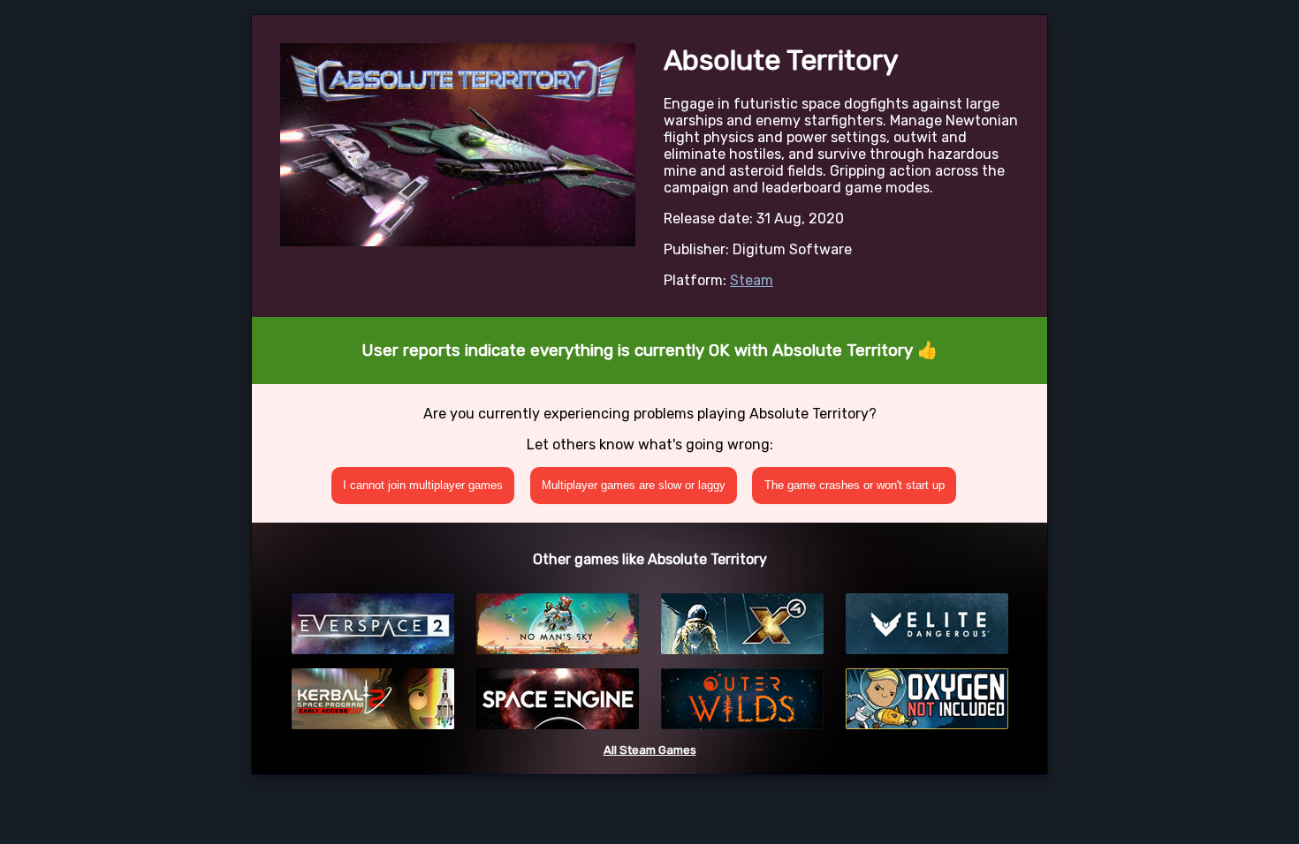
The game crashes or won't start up (854, 485)
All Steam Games (650, 750)
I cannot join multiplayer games (423, 485)
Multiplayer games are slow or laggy (633, 485)
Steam (751, 280)
